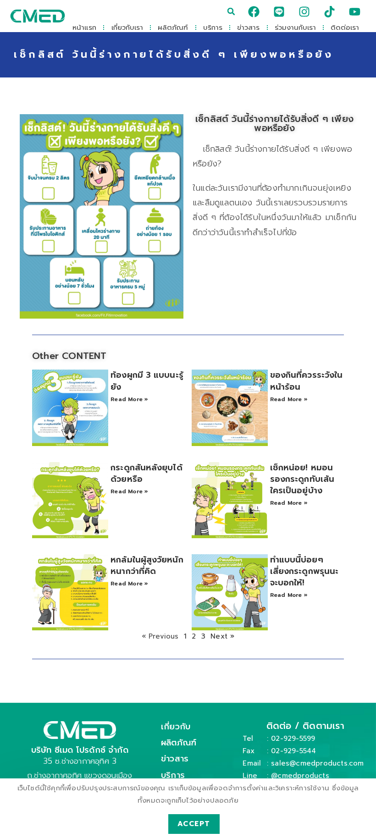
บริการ (212, 27)
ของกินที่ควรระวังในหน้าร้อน (306, 381)
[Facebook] (253, 11)
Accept (193, 824)
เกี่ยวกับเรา (127, 27)
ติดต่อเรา (345, 27)
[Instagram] (304, 11)
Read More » (129, 399)
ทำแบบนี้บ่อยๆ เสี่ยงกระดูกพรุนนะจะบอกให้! (304, 571)
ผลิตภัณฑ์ (173, 27)
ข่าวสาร (248, 27)
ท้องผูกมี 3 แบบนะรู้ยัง (147, 381)
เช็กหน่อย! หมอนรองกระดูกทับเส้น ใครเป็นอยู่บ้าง (302, 479)
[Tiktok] (329, 11)
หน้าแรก (84, 27)
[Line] (278, 11)
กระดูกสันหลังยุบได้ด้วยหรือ (146, 473)
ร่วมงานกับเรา (295, 27)
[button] (231, 11)
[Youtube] (354, 11)
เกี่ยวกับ (175, 726)
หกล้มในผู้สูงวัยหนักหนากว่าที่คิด (147, 565)
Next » (222, 636)
